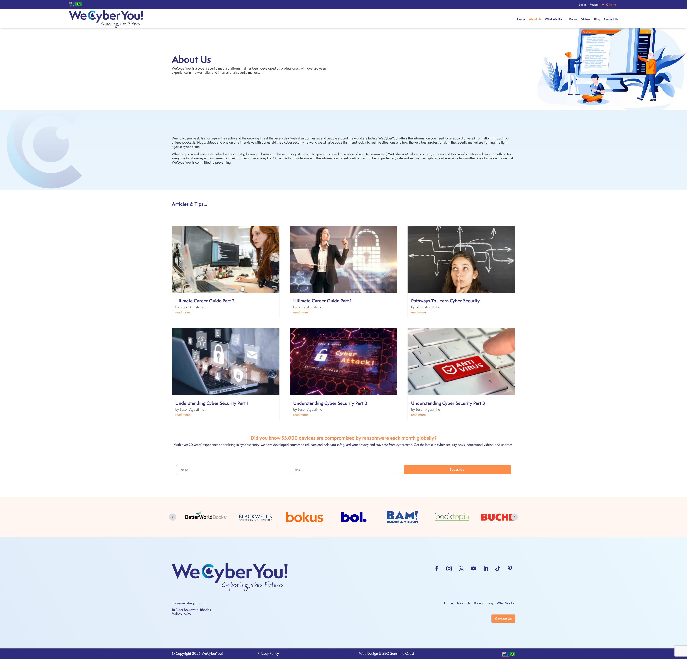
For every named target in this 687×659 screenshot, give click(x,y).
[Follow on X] (461, 568)
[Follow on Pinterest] (510, 568)
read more (182, 312)
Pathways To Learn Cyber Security (445, 300)
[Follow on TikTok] (497, 568)
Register (594, 4)
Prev (172, 517)
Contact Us (611, 19)
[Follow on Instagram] (449, 568)
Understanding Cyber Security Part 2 (330, 403)
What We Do (553, 19)
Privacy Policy (268, 653)
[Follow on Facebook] (437, 568)
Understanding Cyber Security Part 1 (212, 403)
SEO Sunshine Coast (398, 653)
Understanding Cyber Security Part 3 (448, 403)
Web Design (368, 653)
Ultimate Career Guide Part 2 (205, 300)
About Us (535, 19)
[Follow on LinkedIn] (485, 568)
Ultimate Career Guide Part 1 (322, 300)
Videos (585, 19)
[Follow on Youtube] (473, 568)
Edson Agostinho (192, 307)
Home (521, 19)
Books (573, 19)
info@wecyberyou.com (188, 603)
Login (582, 4)
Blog (597, 19)
